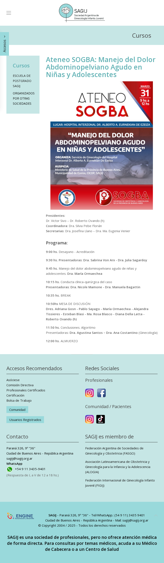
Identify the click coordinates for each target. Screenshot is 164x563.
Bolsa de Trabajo (19, 400)
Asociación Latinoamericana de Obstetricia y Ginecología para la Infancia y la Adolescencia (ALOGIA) (117, 466)
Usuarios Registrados (25, 419)
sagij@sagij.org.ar (19, 458)
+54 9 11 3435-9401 (30, 469)
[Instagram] (89, 394)
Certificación (15, 395)
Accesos (4, 45)
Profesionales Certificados (25, 390)
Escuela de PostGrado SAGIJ (22, 81)
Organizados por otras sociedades (23, 98)
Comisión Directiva (20, 385)
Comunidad (17, 409)
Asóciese (13, 380)
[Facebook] (101, 394)
